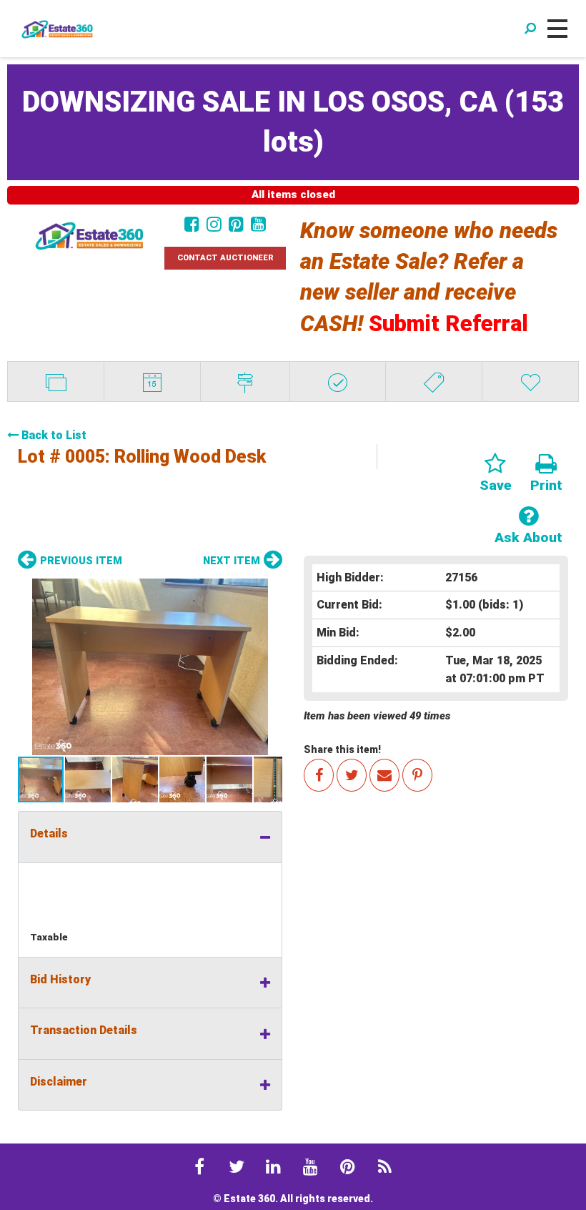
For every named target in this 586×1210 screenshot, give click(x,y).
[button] (150, 667)
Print (546, 485)
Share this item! (342, 749)
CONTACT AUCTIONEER (225, 257)
